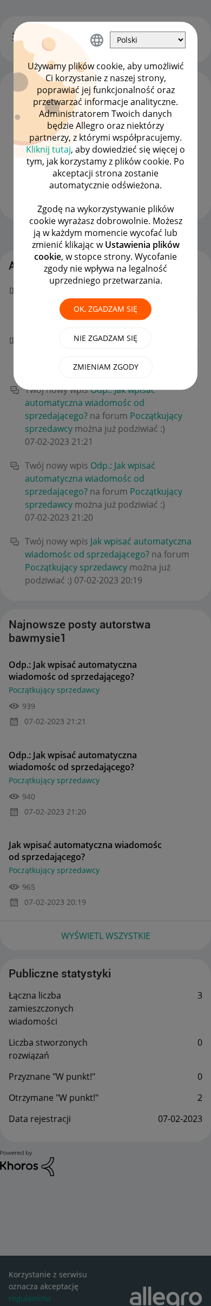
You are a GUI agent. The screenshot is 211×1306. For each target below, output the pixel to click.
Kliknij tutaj (48, 149)
